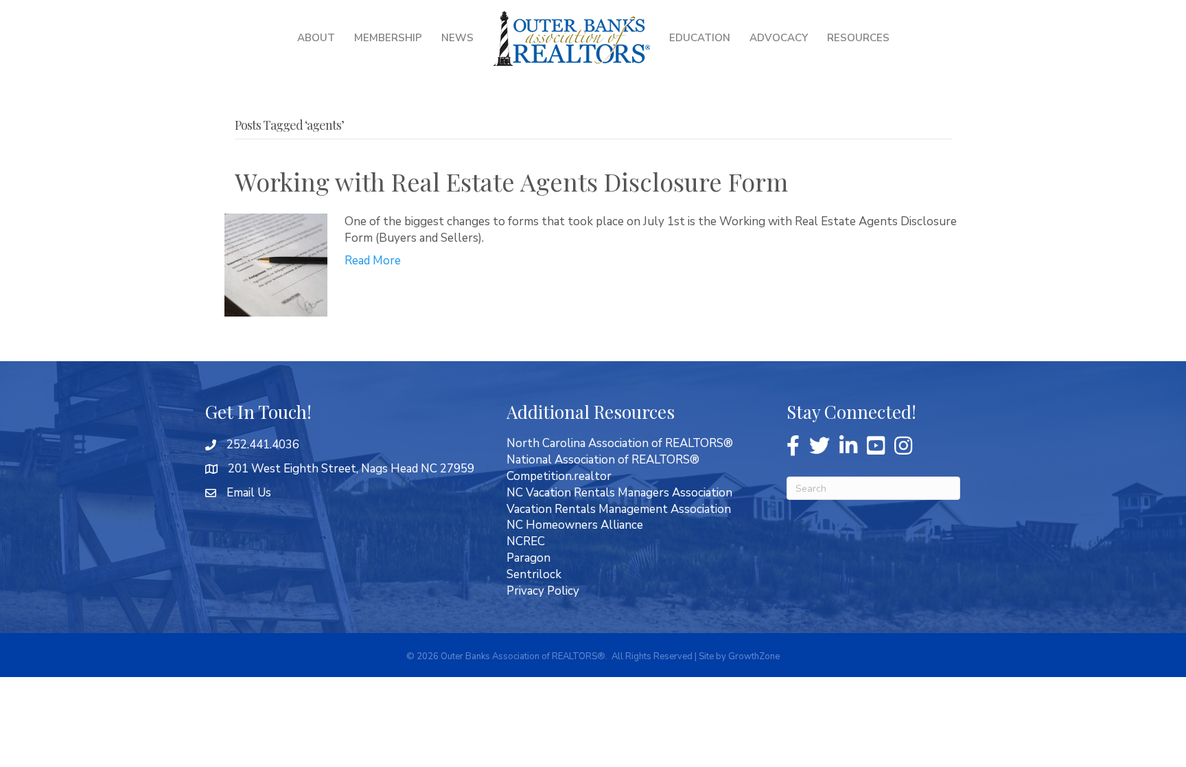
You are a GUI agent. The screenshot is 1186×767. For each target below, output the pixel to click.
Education (699, 38)
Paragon (528, 558)
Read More (373, 260)
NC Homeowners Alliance (575, 525)
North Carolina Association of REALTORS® (620, 443)
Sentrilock (534, 574)
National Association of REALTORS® (603, 460)
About (316, 38)
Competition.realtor (559, 476)
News (457, 38)
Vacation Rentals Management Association (619, 509)
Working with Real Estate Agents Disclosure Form (511, 181)
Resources (858, 38)
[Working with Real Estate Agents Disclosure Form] (275, 264)
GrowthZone (754, 656)
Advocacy (778, 38)
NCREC (526, 541)
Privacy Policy (543, 591)
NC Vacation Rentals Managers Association (619, 493)
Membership (388, 38)
